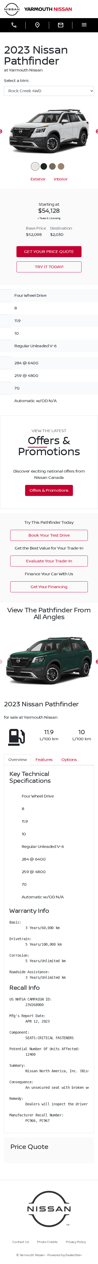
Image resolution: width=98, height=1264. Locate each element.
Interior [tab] (60, 179)
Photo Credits (47, 1242)
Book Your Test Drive (49, 535)
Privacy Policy (76, 1242)
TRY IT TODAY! (49, 267)
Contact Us (20, 1242)
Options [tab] (69, 759)
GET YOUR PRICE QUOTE (49, 251)
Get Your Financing (49, 586)
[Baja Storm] (52, 166)
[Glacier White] (35, 166)
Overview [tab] (17, 759)
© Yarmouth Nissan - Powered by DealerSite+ (49, 1255)
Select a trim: (16, 80)
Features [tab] (44, 759)
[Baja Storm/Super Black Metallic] (61, 166)
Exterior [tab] (38, 179)
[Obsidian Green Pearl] (44, 166)
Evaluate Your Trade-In (49, 561)
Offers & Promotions (49, 490)
